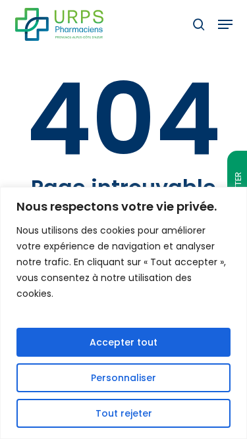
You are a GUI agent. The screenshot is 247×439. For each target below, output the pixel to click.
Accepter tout (123, 342)
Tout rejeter (124, 413)
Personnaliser (123, 377)
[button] (225, 24)
